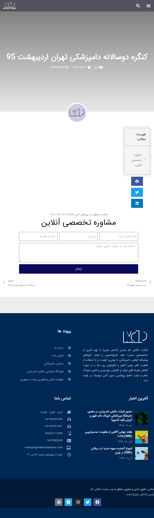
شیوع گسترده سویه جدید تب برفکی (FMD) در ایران (111, 450)
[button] (148, 5)
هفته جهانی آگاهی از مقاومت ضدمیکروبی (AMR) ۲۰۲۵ (108, 434)
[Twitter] (87, 502)
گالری (97, 67)
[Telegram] (68, 502)
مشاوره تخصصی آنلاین (137, 160)
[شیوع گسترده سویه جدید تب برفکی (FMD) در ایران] (141, 453)
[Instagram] (78, 502)
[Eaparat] (59, 502)
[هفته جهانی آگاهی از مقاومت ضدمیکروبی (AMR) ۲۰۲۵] (141, 437)
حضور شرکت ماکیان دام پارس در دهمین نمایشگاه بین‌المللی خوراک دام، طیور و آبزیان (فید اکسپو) (109, 415)
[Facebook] (97, 502)
